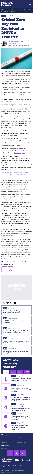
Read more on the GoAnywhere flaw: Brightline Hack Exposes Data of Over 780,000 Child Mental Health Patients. (15, 175)
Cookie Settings (21, 470)
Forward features (21, 438)
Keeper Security (6, 101)
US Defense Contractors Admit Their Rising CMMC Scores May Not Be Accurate (21, 399)
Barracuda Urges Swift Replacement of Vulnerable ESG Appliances (15, 311)
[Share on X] (10, 269)
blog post (10, 127)
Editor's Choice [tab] (27, 372)
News (17, 10)
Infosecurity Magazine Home (8, 10)
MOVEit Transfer (16, 256)
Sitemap (11, 472)
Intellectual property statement (9, 470)
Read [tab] (6, 372)
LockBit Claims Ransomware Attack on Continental (15, 321)
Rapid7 (21, 109)
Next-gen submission (22, 442)
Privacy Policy (16, 468)
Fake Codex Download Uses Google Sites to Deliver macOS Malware (21, 389)
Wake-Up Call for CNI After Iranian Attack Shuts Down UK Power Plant (20, 417)
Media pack (4, 448)
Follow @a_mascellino (24, 45)
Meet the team (4, 440)
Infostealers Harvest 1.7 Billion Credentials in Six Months (21, 379)
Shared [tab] (13, 372)
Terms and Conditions (6, 468)
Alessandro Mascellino (15, 41)
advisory (17, 104)
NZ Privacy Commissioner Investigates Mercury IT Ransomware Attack (15, 352)
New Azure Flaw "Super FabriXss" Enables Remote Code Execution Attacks (16, 331)
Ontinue (12, 169)
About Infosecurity (5, 438)
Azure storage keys (19, 153)
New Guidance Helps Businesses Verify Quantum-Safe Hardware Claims (20, 408)
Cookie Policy (4, 472)
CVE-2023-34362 (12, 87)
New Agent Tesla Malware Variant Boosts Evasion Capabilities (19, 427)
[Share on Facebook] (4, 269)
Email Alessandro (12, 45)
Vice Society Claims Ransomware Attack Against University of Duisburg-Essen (16, 342)
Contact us (4, 442)
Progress (4, 81)
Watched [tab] (20, 372)
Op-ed (18, 440)
